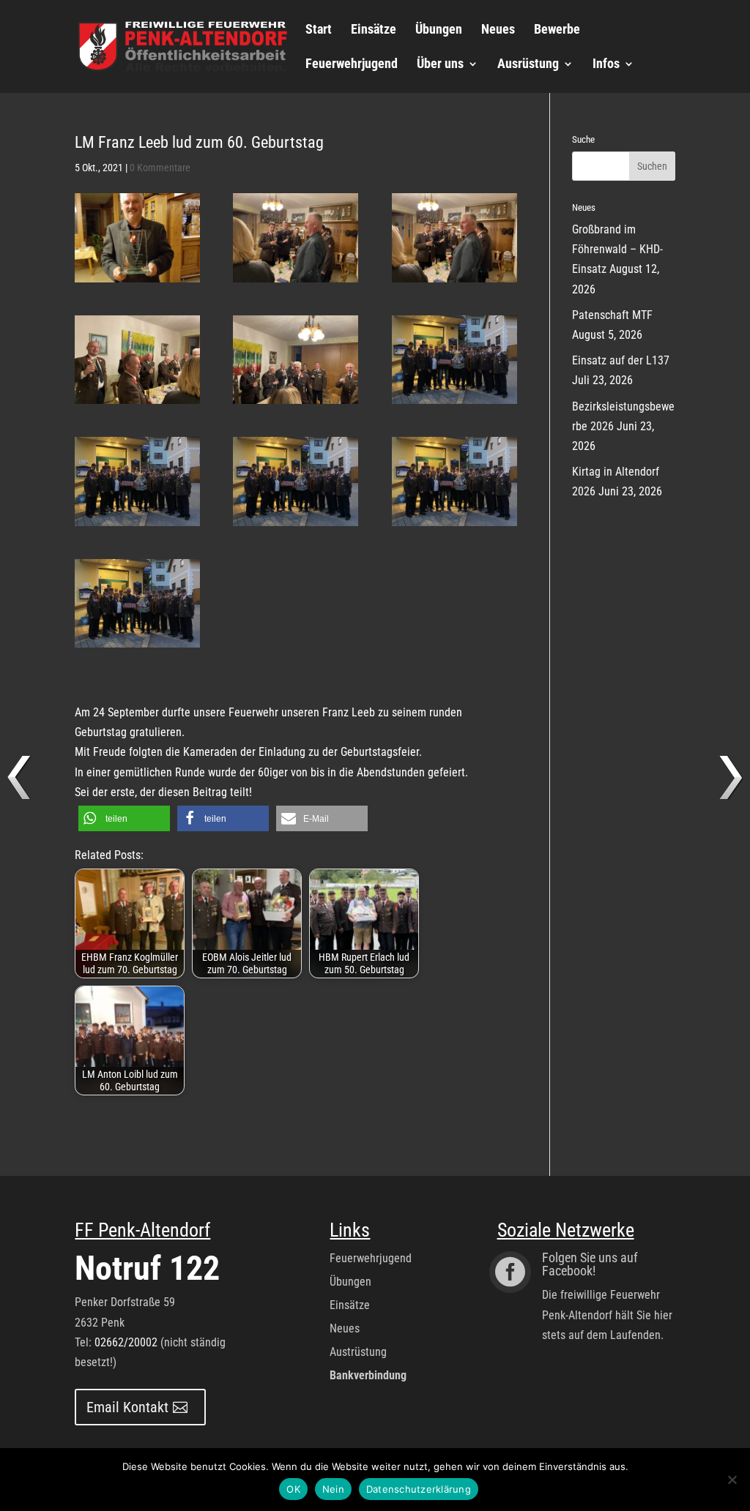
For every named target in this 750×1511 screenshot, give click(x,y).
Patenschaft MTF (612, 315)
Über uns (440, 65)
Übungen (438, 30)
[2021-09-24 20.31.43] (454, 237)
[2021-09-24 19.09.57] (137, 481)
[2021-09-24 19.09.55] (137, 603)
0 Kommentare (160, 167)
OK (293, 1489)
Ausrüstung (528, 65)
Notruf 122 (147, 1268)
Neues (498, 30)
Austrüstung (358, 1352)
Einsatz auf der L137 (620, 360)
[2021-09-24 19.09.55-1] (454, 481)
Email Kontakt (127, 1407)
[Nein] (731, 1479)
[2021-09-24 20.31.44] (295, 237)
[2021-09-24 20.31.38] (295, 359)
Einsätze (373, 30)
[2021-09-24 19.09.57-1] (454, 359)
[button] (124, 818)
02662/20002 (125, 1342)
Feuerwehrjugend (351, 65)
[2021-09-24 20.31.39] (137, 359)
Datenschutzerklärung (418, 1489)
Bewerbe (557, 30)
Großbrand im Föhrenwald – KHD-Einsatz (617, 249)
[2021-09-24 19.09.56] (295, 481)
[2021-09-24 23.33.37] (137, 237)
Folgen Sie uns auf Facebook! (590, 1264)
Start (318, 30)
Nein (333, 1489)
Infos (606, 65)
